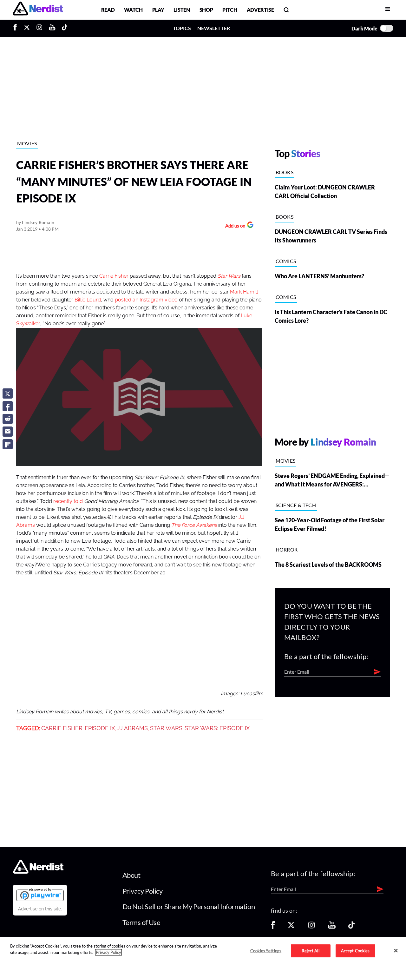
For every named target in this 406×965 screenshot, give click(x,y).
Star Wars (166, 728)
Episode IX (100, 728)
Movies (27, 143)
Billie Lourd (88, 300)
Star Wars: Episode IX (217, 728)
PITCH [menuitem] (229, 10)
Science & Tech (296, 505)
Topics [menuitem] (182, 28)
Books (285, 172)
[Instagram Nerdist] (39, 28)
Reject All (310, 950)
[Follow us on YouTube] (332, 927)
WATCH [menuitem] (133, 10)
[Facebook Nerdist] (17, 28)
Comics (286, 261)
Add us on (233, 226)
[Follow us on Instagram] (311, 927)
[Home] (38, 872)
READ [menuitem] (108, 10)
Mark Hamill (244, 292)
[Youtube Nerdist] (52, 28)
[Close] (396, 950)
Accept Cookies (355, 950)
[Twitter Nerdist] (27, 28)
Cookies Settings (265, 950)
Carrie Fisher (113, 276)
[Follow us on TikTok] (351, 927)
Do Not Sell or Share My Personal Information (188, 906)
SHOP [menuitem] (206, 10)
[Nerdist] (38, 10)
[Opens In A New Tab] (40, 894)
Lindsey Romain (38, 222)
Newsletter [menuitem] (213, 28)
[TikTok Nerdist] (64, 28)
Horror (287, 549)
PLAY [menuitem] (158, 10)
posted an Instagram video (146, 300)
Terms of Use (141, 922)
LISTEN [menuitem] (182, 10)
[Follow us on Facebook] (273, 927)
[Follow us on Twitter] (291, 927)
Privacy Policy (142, 891)
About (131, 875)
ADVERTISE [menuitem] (260, 10)
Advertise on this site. (40, 908)
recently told (68, 501)
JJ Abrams (132, 728)
